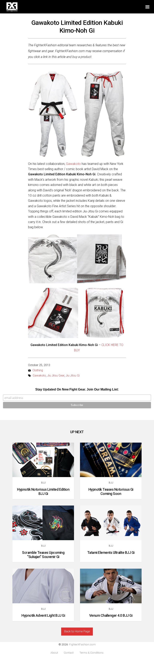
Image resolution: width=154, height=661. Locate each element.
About (54, 653)
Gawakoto (73, 164)
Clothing (37, 370)
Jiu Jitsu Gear (55, 375)
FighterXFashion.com (82, 644)
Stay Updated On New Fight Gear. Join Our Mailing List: (77, 389)
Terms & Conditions (91, 653)
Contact (69, 653)
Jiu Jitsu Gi (73, 375)
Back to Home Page (77, 631)
